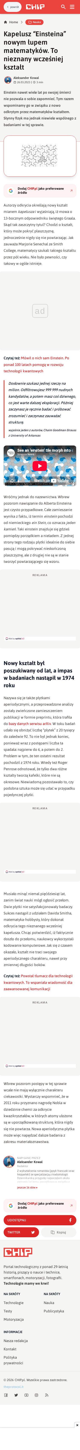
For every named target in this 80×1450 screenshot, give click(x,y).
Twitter (13, 1232)
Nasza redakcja (16, 1341)
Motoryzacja (14, 1319)
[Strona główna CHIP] (35, 7)
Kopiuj (61, 1232)
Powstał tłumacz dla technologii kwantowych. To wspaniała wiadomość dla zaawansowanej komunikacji (38, 982)
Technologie (13, 1303)
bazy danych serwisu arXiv (29, 724)
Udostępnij (16, 1220)
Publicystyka (54, 1311)
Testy (8, 1311)
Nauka (37, 22)
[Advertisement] (40, 607)
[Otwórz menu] (72, 7)
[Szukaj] (63, 7)
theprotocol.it (13, 1387)
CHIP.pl (20, 1380)
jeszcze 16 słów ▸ (27, 1187)
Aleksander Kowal (26, 77)
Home (13, 22)
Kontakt (10, 1349)
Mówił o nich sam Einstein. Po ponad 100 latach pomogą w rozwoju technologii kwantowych (36, 364)
